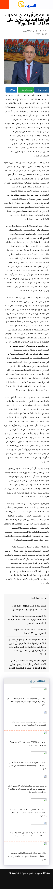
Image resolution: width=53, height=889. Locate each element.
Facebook (42, 90)
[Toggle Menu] (4, 4)
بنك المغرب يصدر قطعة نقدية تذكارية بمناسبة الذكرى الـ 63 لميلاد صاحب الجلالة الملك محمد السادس (27, 619)
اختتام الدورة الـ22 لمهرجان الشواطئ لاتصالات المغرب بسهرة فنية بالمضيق (29, 607)
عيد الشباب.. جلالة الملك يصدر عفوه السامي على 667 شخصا (30, 631)
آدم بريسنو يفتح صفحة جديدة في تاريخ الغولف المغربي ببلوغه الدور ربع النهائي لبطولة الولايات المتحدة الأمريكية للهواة (27, 664)
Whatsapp (26, 90)
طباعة (12, 90)
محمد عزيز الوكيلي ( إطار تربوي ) (34, 30)
